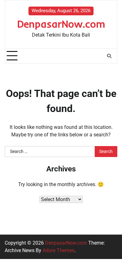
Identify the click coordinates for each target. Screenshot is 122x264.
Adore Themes (58, 250)
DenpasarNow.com (61, 24)
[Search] (109, 56)
